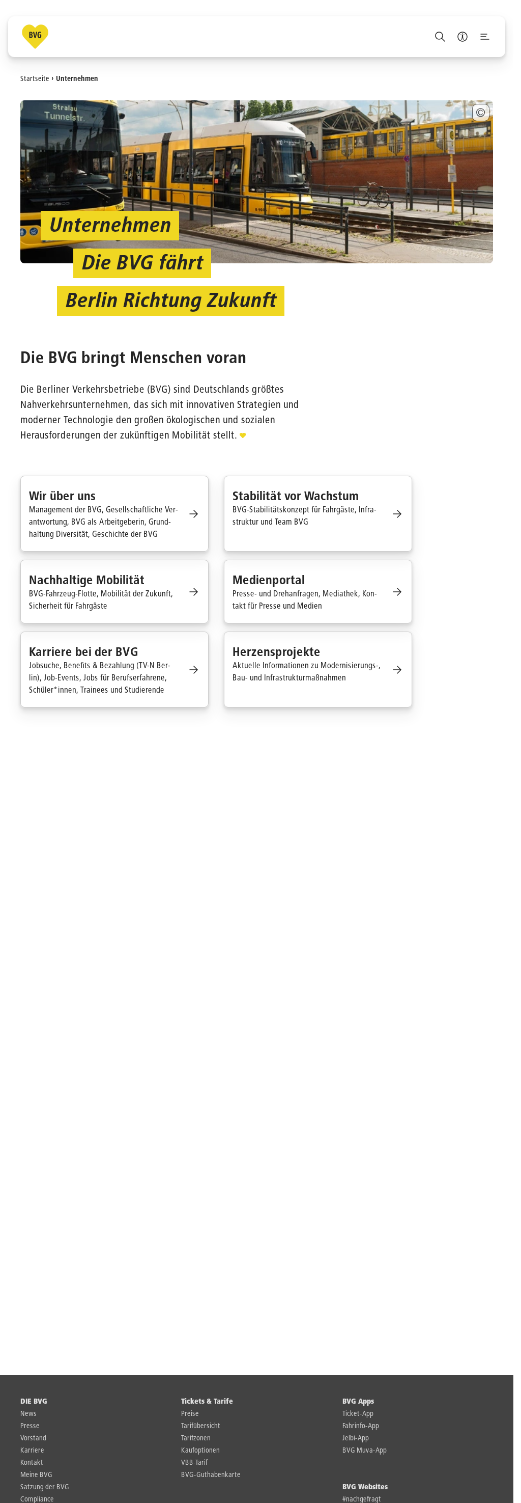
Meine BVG (36, 1475)
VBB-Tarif (194, 1462)
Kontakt (31, 1462)
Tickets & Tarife (207, 1401)
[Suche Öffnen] (440, 37)
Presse (30, 1426)
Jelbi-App (355, 1438)
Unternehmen (77, 78)
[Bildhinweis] (481, 112)
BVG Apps (358, 1401)
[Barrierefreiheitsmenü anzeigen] (462, 37)
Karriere (32, 1450)
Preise (190, 1413)
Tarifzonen (196, 1438)
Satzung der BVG (44, 1487)
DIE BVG (33, 1401)
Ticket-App (357, 1413)
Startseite (34, 78)
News (28, 1413)
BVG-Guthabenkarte (211, 1475)
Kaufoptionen (200, 1450)
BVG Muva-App (364, 1450)
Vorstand (33, 1438)
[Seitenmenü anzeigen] (485, 37)
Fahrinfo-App (360, 1426)
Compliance (37, 1499)
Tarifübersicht (200, 1426)
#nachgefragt (361, 1499)
